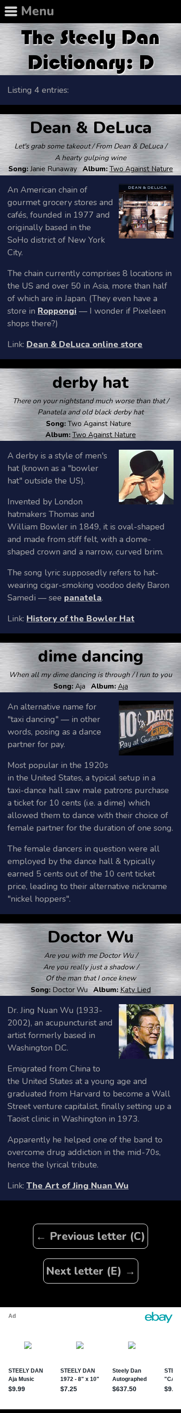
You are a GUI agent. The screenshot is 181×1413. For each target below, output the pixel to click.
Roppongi (57, 310)
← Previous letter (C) (90, 1236)
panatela (83, 597)
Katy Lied (135, 989)
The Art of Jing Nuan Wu (77, 1185)
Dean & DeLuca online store (84, 344)
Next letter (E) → (91, 1271)
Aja (123, 686)
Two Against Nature (141, 169)
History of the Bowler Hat (80, 618)
